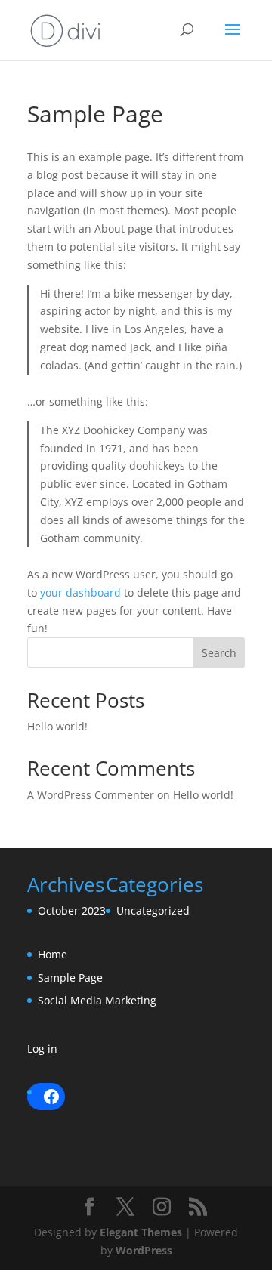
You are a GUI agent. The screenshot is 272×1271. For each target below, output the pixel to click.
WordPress (144, 1250)
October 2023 (72, 910)
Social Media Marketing (97, 1000)
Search (219, 653)
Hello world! (57, 726)
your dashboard (80, 592)
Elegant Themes (141, 1232)
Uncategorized (153, 910)
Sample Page (70, 977)
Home (52, 954)
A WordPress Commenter (90, 795)
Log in (42, 1048)
